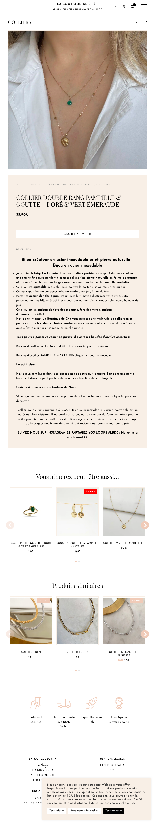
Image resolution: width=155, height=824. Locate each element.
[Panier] (132, 6)
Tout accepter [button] (113, 810)
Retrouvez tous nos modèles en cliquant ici (55, 328)
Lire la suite (77, 510)
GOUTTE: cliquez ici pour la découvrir (85, 346)
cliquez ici (128, 803)
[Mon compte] (124, 6)
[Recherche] (116, 6)
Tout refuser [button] (56, 810)
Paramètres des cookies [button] (84, 810)
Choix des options (31, 619)
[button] (76, 561)
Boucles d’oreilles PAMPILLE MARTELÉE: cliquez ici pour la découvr (63, 355)
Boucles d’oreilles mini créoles (37, 346)
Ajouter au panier (77, 234)
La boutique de (77, 6)
